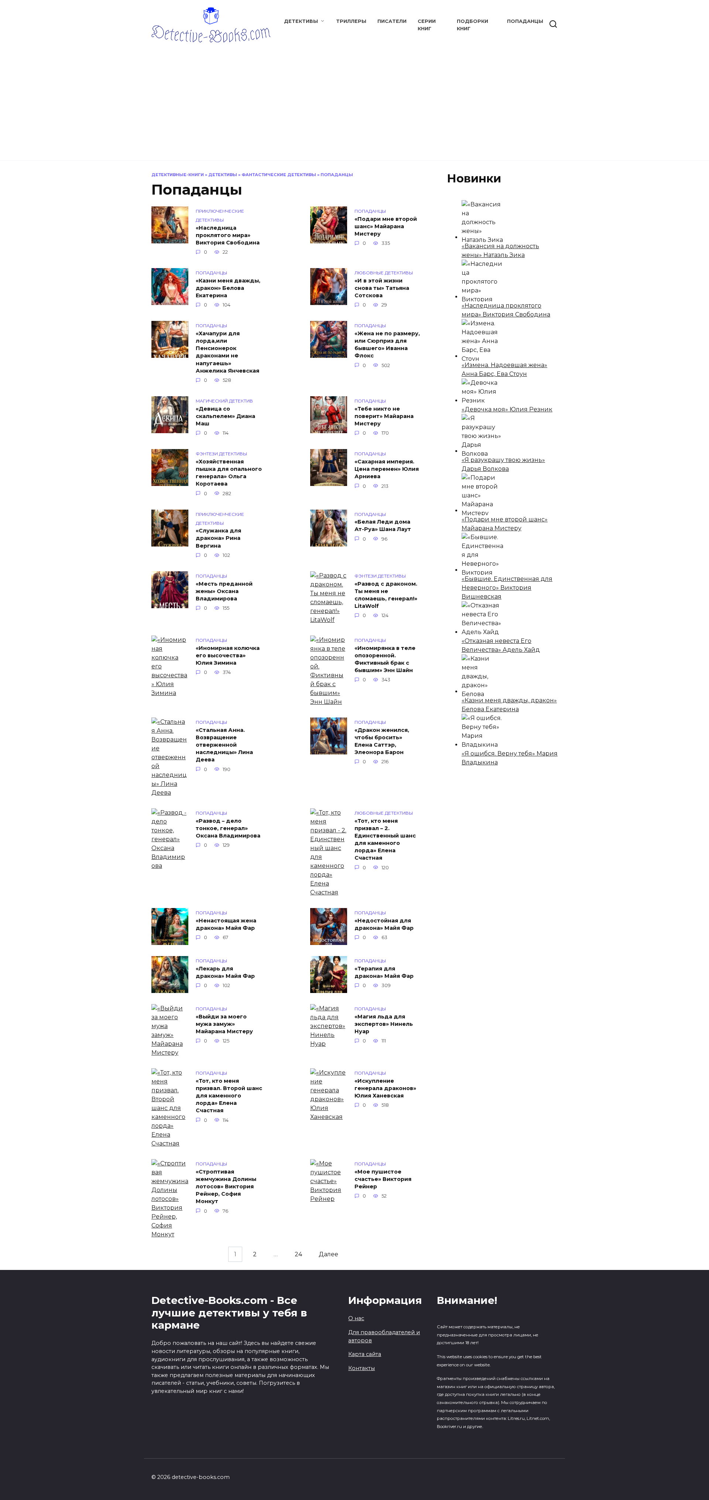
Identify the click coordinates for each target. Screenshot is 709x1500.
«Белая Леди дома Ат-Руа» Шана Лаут (382, 526)
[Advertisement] (354, 98)
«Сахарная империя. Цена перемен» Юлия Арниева (386, 469)
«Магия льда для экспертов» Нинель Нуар (383, 1024)
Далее (328, 1254)
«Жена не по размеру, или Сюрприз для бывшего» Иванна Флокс (387, 344)
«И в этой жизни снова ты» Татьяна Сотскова (381, 288)
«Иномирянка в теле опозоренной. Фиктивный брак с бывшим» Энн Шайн (384, 659)
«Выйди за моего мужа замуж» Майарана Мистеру (224, 1024)
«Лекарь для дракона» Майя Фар (225, 972)
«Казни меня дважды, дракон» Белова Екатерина (228, 288)
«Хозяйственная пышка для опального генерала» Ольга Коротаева (229, 472)
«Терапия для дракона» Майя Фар (384, 972)
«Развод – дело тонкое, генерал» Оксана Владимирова (228, 828)
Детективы (301, 21)
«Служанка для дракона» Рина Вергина (218, 538)
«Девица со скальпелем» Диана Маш (225, 416)
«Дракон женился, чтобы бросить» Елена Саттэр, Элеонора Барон (381, 741)
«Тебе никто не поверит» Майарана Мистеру (384, 416)
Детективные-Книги (177, 174)
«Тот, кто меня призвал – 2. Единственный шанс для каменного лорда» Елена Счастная (385, 840)
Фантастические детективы (279, 174)
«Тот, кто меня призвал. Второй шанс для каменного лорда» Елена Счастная (229, 1096)
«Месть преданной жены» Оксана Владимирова (224, 591)
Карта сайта (364, 1354)
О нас (356, 1318)
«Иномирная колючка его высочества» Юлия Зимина (228, 655)
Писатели (392, 21)
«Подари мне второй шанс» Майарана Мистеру (385, 226)
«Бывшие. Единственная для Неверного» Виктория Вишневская (507, 587)
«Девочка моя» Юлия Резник (507, 409)
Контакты (361, 1368)
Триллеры (351, 21)
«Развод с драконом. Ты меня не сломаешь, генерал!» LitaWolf (385, 595)
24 (298, 1254)
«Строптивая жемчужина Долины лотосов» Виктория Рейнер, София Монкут (226, 1186)
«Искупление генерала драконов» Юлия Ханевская (385, 1088)
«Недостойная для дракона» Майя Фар (384, 924)
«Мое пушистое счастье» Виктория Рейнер (382, 1179)
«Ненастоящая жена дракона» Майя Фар (226, 924)
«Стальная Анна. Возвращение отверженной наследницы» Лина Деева (224, 745)
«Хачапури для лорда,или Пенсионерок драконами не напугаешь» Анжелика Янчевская (227, 352)
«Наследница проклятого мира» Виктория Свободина (228, 235)
